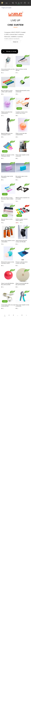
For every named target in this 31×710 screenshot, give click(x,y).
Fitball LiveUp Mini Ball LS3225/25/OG (21, 134)
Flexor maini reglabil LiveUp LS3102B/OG (8, 241)
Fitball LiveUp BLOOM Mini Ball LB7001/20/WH (22, 284)
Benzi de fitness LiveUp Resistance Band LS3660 (7, 198)
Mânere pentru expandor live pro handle (22, 198)
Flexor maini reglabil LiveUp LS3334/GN (22, 305)
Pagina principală (6, 7)
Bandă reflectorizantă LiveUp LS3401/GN (23, 91)
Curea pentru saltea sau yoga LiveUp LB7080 (8, 305)
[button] (28, 3)
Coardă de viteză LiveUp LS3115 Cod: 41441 (22, 112)
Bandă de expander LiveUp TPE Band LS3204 (7, 155)
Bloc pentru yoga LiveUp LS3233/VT (7, 177)
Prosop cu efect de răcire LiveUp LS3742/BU (22, 262)
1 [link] (4, 315)
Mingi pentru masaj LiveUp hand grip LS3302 (7, 262)
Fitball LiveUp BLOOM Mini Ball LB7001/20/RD (7, 284)
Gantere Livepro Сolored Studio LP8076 (22, 220)
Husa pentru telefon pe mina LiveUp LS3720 (8, 70)
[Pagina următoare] (26, 315)
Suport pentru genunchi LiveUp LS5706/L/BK (21, 241)
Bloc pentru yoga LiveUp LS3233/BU (21, 177)
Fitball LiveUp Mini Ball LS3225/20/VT (6, 112)
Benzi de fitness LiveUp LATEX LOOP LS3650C (6, 91)
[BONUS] (19, 3)
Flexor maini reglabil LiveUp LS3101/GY (22, 155)
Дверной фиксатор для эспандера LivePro (7, 134)
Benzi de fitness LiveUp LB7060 (21, 70)
